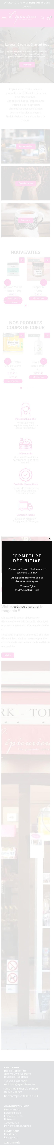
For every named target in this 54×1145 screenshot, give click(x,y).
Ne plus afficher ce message (27, 607)
